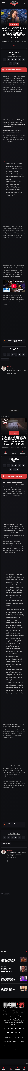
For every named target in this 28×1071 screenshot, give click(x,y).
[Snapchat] (14, 63)
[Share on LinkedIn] (12, 354)
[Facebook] (4, 59)
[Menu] (3, 3)
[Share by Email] (23, 354)
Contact (22, 1041)
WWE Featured (6, 843)
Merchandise (7, 1041)
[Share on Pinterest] (15, 354)
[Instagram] (10, 63)
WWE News (14, 24)
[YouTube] (23, 59)
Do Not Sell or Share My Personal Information (14, 1057)
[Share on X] (8, 354)
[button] (25, 3)
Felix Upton (6, 41)
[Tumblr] (24, 1029)
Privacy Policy (20, 1045)
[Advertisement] (14, 213)
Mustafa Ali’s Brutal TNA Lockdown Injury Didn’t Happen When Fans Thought (8, 960)
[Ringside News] (14, 3)
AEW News (3, 976)
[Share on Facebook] (4, 354)
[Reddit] (17, 63)
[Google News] (12, 59)
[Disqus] (14, 917)
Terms (14, 1049)
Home (2, 416)
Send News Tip (9, 1037)
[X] (8, 59)
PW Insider (6, 130)
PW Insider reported (9, 524)
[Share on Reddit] (19, 354)
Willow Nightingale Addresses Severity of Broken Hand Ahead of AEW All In (9, 979)
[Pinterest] (19, 59)
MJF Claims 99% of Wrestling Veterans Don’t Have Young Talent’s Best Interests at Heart (8, 989)
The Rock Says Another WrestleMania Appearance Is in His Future (8, 970)
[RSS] (20, 1033)
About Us (15, 1041)
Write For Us (19, 1037)
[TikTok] (16, 1033)
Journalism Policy (8, 1045)
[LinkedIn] (15, 59)
